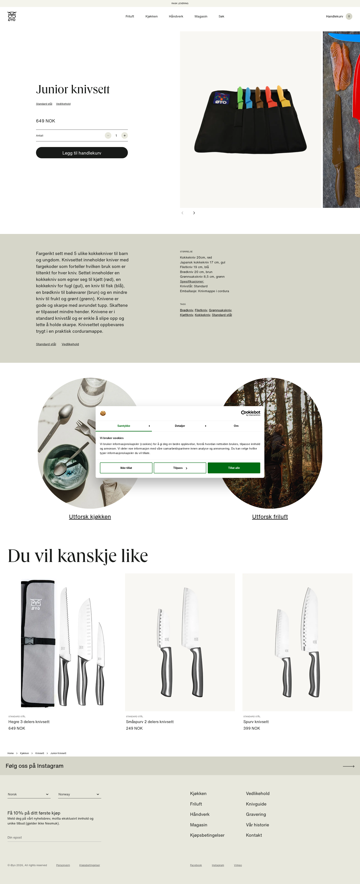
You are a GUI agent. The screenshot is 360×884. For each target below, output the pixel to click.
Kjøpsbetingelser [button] (207, 835)
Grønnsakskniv (220, 310)
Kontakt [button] (254, 835)
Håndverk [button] (176, 16)
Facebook (196, 865)
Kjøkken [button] (152, 16)
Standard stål (44, 104)
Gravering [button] (256, 814)
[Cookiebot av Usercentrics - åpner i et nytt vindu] (243, 413)
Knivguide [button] (256, 804)
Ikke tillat (126, 467)
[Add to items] (124, 135)
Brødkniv (186, 310)
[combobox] (8, 794)
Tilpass (178, 467)
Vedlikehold (63, 104)
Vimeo (238, 865)
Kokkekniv (202, 314)
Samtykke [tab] (123, 425)
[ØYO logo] (12, 16)
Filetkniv (201, 310)
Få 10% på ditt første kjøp (180, 3)
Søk (221, 16)
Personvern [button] (63, 865)
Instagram (218, 865)
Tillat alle (234, 467)
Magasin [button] (201, 16)
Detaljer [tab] (180, 425)
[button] (343, 16)
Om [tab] (236, 425)
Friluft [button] (130, 16)
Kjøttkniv (186, 314)
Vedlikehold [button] (258, 793)
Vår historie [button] (257, 824)
